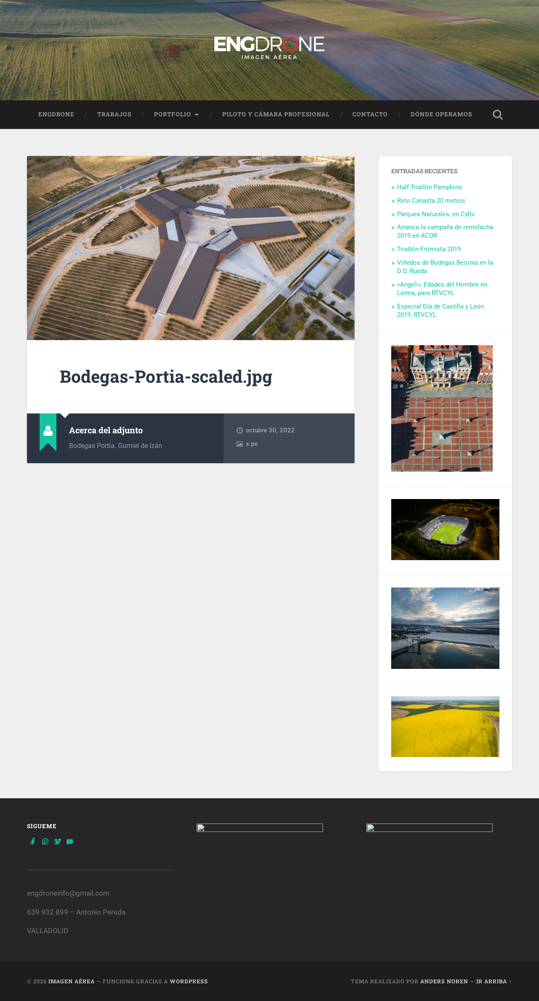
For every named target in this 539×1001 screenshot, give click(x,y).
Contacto (370, 114)
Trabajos (114, 114)
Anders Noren (444, 981)
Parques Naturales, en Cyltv (436, 214)
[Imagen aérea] (269, 50)
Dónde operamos (441, 114)
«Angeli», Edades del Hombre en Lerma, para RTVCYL (442, 289)
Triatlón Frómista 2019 (429, 249)
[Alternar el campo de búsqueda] (497, 114)
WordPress (189, 981)
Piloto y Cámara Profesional (276, 114)
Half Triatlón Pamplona (429, 187)
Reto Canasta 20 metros (431, 200)
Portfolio (172, 114)
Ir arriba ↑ (494, 981)
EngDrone (56, 114)
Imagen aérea (71, 981)
